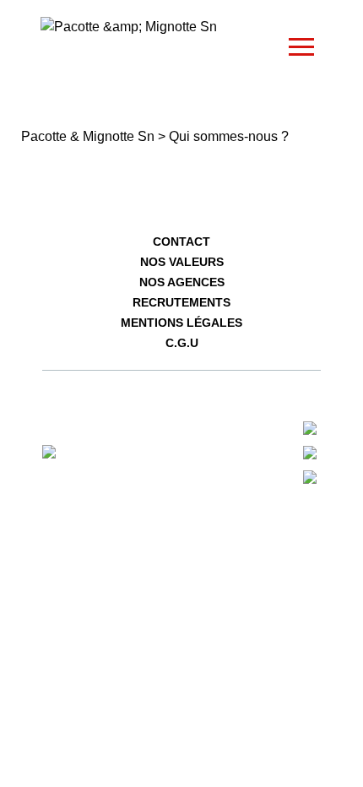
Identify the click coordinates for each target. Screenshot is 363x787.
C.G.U (181, 343)
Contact (181, 241)
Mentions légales (181, 322)
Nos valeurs (182, 262)
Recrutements (181, 302)
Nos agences (182, 282)
